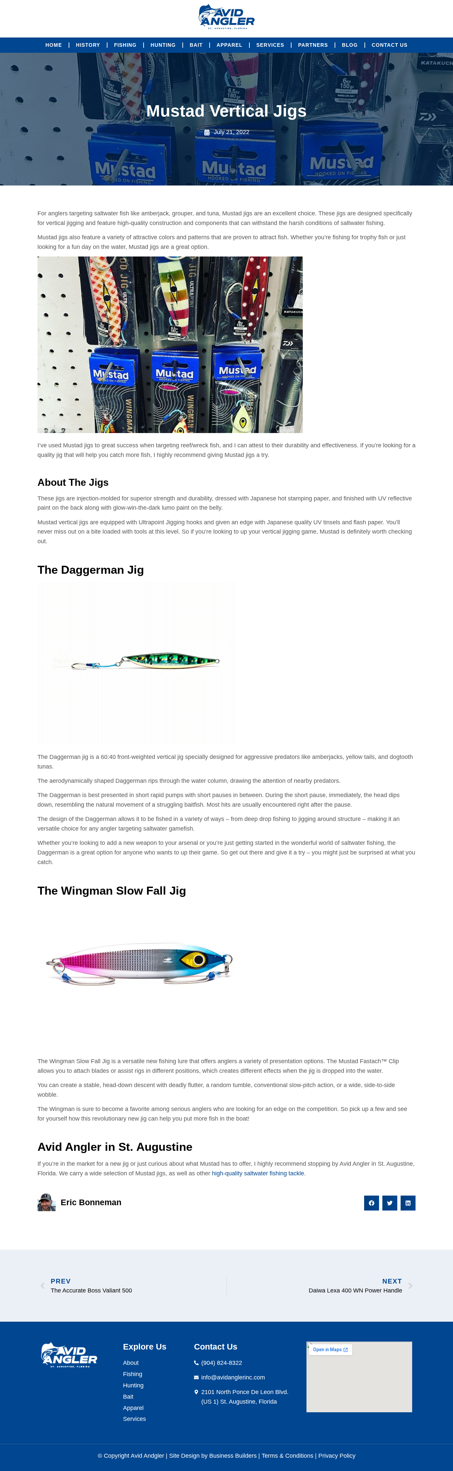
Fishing (125, 45)
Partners (313, 45)
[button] (371, 1203)
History (88, 45)
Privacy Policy (336, 1455)
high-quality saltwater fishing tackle (258, 1173)
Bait (196, 45)
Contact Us (390, 45)
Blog (350, 45)
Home (53, 45)
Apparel (229, 45)
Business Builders (233, 1455)
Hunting (163, 45)
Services (270, 45)
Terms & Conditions (287, 1455)
